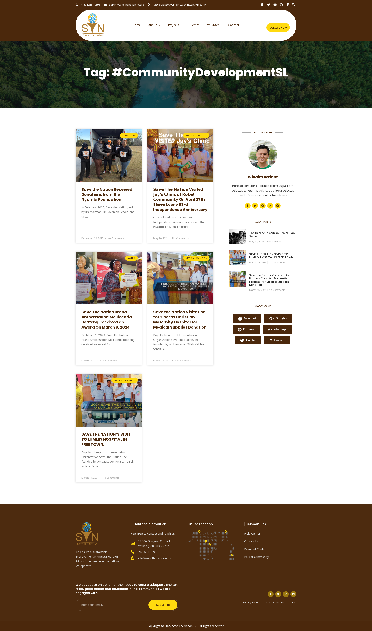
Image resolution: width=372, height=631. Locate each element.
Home (137, 25)
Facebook (250, 318)
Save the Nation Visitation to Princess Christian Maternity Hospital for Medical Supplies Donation (180, 319)
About (152, 25)
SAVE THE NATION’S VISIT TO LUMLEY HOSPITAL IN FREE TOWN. (106, 439)
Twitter (250, 340)
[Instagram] (281, 4)
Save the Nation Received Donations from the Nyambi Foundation (106, 194)
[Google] (263, 206)
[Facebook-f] (248, 206)
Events (194, 25)
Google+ (281, 318)
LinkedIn (279, 340)
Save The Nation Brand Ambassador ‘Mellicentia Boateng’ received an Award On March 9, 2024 (106, 319)
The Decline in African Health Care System (272, 234)
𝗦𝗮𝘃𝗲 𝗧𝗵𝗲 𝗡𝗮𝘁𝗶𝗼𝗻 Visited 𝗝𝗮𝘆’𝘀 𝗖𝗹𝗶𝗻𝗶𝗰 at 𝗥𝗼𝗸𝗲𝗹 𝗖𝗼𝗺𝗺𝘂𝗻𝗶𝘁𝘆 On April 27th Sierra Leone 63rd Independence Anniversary (180, 199)
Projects (173, 25)
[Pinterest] (278, 206)
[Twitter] (255, 206)
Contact (233, 25)
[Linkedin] (287, 4)
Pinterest (249, 329)
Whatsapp (280, 329)
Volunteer (213, 25)
